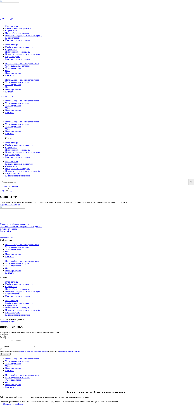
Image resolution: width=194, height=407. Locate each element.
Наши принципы (13, 73)
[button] (97, 21)
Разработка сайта (7, 322)
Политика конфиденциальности (14, 224)
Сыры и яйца (11, 31)
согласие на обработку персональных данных (33, 351)
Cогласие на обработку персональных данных (21, 226)
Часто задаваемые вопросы (17, 66)
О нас (7, 70)
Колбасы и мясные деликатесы (19, 28)
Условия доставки (13, 68)
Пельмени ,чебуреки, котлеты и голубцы (23, 35)
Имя (2, 334)
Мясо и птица (11, 26)
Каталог (8, 138)
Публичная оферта (8, 229)
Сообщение (5, 347)
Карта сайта (5, 231)
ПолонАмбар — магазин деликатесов (22, 63)
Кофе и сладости (12, 38)
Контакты (9, 75)
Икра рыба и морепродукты (17, 33)
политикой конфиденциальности (69, 351)
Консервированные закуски (17, 40)
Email (2, 337)
